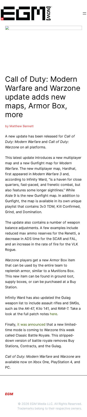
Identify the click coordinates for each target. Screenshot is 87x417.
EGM (9, 394)
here (53, 314)
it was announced (31, 324)
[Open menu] (84, 13)
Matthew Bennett (22, 126)
